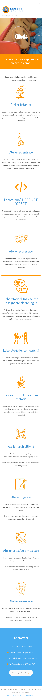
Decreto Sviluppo (31, 695)
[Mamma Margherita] (13, 10)
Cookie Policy (18, 695)
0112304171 (16, 646)
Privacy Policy (10, 695)
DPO (24, 695)
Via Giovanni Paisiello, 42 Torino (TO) (22, 664)
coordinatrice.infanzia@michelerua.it (22, 652)
